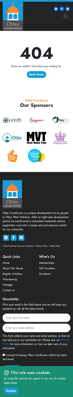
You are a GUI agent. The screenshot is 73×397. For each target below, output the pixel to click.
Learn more (10, 383)
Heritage (8, 285)
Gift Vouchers (47, 268)
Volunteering (10, 279)
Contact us (9, 290)
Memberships (46, 263)
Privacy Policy (41, 246)
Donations (45, 274)
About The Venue (13, 268)
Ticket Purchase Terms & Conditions (18, 246)
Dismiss (11, 391)
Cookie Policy (54, 246)
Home (6, 263)
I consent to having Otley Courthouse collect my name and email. (35, 357)
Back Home (36, 74)
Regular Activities (12, 274)
